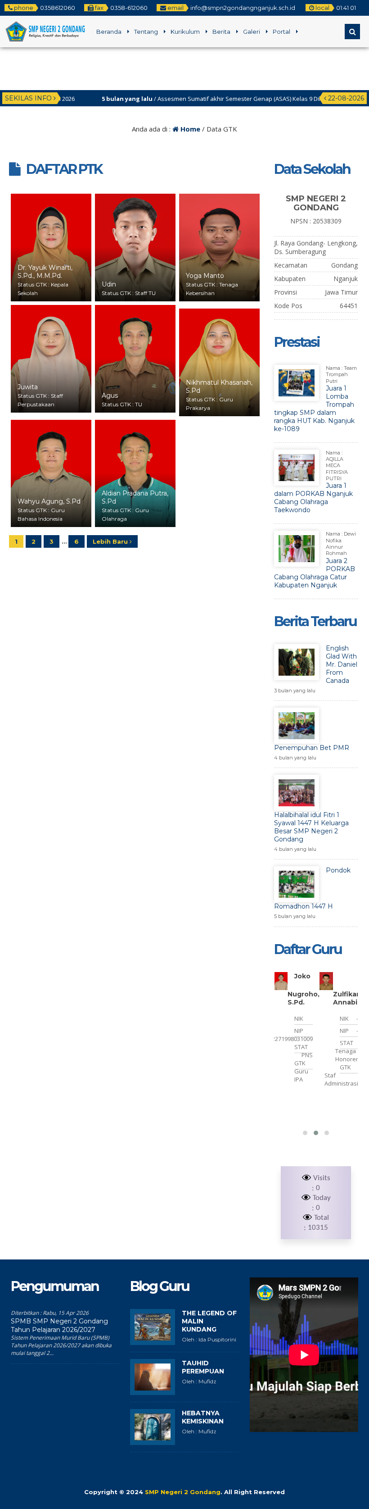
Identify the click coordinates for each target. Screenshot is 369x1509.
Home (189, 128)
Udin (109, 284)
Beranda (109, 31)
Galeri (251, 31)
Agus (110, 395)
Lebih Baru (111, 541)
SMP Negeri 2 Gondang (182, 1491)
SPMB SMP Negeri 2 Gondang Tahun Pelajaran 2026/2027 (59, 1325)
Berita (221, 31)
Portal (281, 31)
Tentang (146, 31)
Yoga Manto (205, 276)
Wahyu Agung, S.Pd (49, 501)
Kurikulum (185, 31)
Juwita (28, 387)
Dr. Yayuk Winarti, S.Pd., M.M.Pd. (45, 272)
